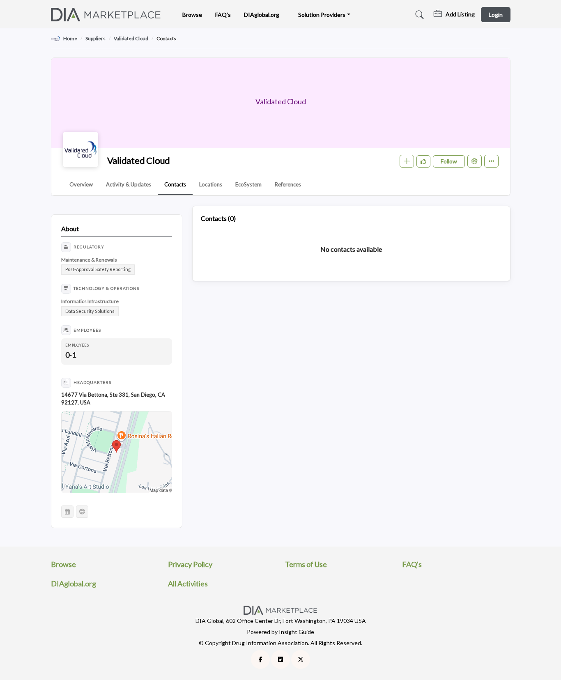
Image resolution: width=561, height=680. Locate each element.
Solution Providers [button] (321, 14)
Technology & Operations (106, 288)
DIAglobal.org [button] (261, 14)
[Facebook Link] (260, 659)
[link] (454, 15)
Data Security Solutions (90, 311)
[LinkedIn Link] (280, 659)
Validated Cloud (131, 38)
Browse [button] (192, 14)
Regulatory (89, 246)
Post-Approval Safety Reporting (98, 269)
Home (70, 38)
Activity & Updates (128, 184)
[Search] (418, 14)
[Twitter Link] (300, 659)
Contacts (175, 184)
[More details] (491, 161)
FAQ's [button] (223, 14)
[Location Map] (117, 452)
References (288, 184)
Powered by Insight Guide (280, 631)
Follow (449, 161)
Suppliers (95, 38)
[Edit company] (474, 161)
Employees (87, 330)
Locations (210, 184)
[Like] (423, 161)
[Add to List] (407, 161)
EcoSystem (248, 184)
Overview (81, 184)
